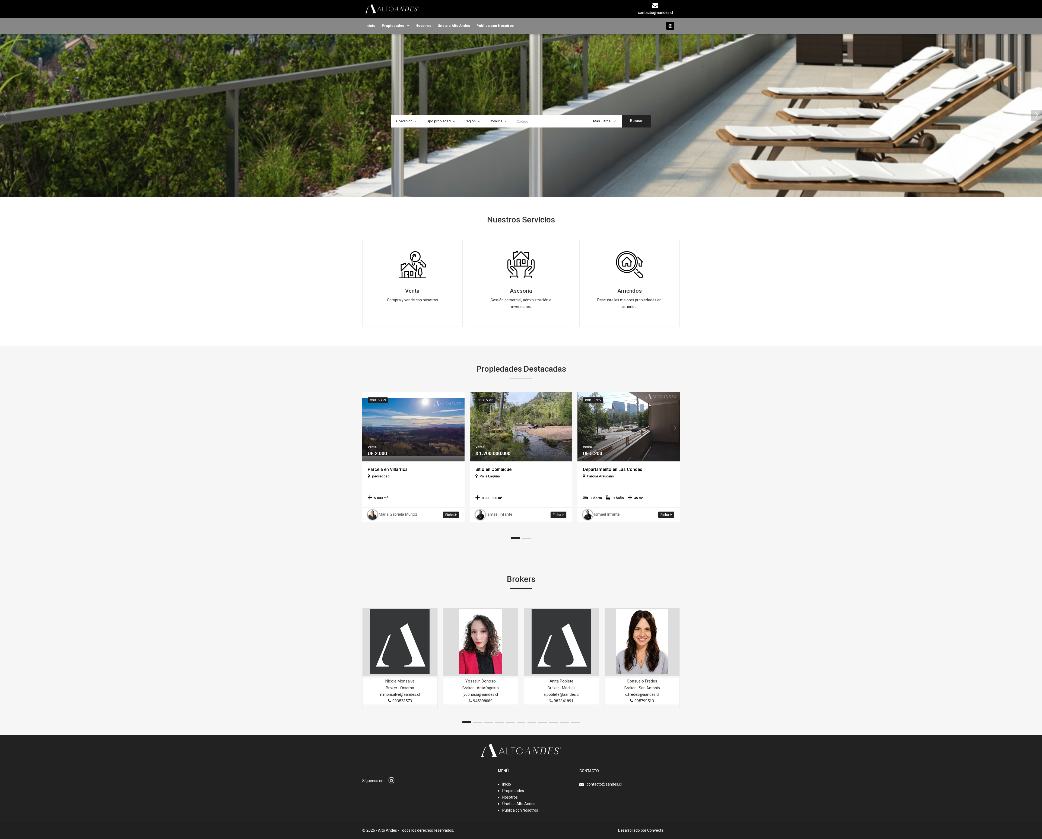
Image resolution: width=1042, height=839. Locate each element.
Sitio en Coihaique (493, 469)
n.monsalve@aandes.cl (400, 694)
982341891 (563, 700)
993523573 (401, 700)
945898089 (482, 700)
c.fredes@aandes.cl (642, 694)
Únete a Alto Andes (454, 26)
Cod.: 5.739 (485, 400)
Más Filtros (602, 121)
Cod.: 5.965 (593, 400)
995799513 (643, 700)
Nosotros (423, 26)
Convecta (655, 830)
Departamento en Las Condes (612, 469)
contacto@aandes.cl (604, 784)
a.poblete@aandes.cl (561, 694)
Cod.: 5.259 (378, 400)
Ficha (450, 515)
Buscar (636, 121)
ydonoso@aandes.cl (480, 694)
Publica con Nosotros (495, 26)
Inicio (370, 26)
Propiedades (393, 26)
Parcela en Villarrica (388, 469)
